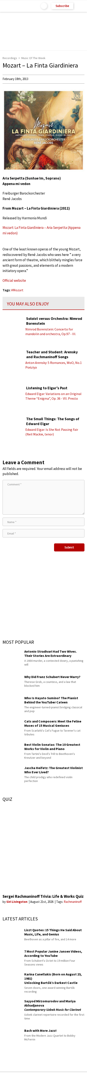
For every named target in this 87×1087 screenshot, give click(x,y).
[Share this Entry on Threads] (75, 1079)
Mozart (18, 290)
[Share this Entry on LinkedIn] (62, 1079)
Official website (14, 280)
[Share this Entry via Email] (10, 1079)
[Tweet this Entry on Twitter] (50, 1079)
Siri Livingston (17, 902)
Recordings (10, 58)
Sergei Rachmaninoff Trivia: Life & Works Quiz (43, 896)
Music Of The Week (33, 58)
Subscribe (62, 6)
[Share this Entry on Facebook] (36, 1080)
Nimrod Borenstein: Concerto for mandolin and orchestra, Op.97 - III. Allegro (50, 334)
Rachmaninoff (73, 902)
